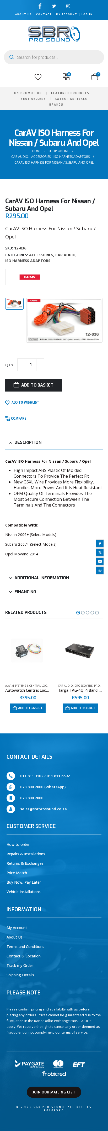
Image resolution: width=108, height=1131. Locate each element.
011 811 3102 (31, 775)
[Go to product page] (27, 652)
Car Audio (65, 254)
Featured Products (70, 93)
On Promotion (28, 93)
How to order (18, 844)
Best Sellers (33, 99)
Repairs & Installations (26, 853)
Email (100, 561)
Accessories (41, 254)
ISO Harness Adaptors (27, 260)
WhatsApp (100, 570)
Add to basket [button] (30, 708)
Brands (56, 104)
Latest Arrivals (71, 99)
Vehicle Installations (24, 891)
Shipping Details (20, 974)
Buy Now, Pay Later (24, 882)
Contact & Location (24, 955)
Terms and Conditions (25, 946)
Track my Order (20, 965)
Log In (87, 14)
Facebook (100, 543)
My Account (66, 14)
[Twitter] (54, 6)
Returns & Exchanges (25, 863)
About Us (23, 14)
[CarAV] (29, 276)
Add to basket (37, 385)
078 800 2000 (31, 797)
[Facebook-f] (40, 6)
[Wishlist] (38, 77)
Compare (18, 418)
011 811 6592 (58, 775)
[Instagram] (68, 6)
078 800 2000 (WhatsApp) (43, 786)
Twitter (100, 552)
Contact (44, 14)
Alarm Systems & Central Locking (29, 685)
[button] (10, 77)
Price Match (17, 872)
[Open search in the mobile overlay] (54, 57)
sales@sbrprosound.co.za (43, 808)
